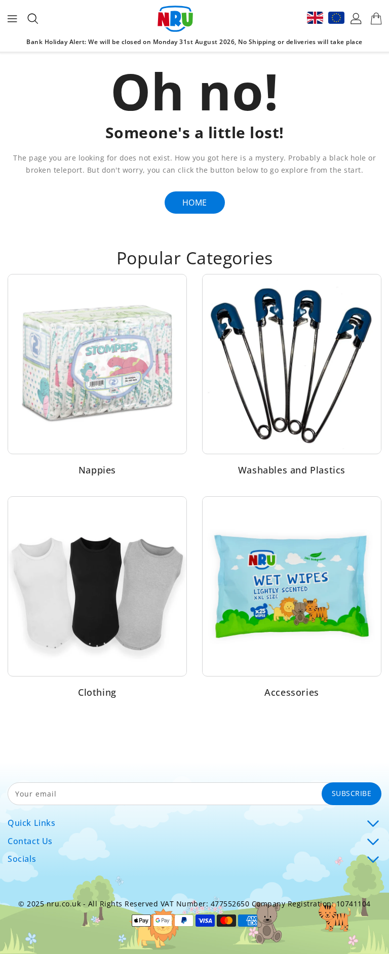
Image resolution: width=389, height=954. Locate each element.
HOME (194, 202)
